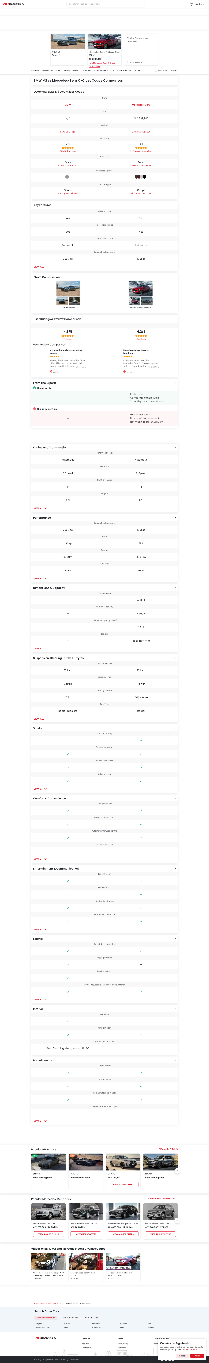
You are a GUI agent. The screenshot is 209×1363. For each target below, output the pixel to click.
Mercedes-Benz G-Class (44, 1223)
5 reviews (141, 339)
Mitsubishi (96, 1323)
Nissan (67, 1323)
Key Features (47, 70)
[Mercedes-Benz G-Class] (48, 1211)
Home (36, 1304)
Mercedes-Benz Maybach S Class (123, 1223)
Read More (156, 401)
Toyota (39, 1323)
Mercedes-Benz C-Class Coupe (104, 52)
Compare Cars (53, 1304)
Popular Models (92, 1317)
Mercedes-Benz (141, 104)
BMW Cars (172, 1149)
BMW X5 (148, 1174)
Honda (151, 1327)
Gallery (58, 70)
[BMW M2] (68, 41)
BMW (68, 104)
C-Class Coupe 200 (141, 131)
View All (39, 266)
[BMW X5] (160, 1162)
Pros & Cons (86, 70)
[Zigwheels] (13, 4)
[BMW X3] (123, 1162)
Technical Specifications (103, 70)
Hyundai (123, 1323)
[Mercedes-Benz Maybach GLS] (86, 1211)
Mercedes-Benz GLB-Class (157, 1223)
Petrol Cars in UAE (69, 165)
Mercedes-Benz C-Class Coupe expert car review (121, 1274)
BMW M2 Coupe (67, 131)
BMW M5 (74, 1174)
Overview (35, 70)
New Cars (43, 1304)
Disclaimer (121, 1348)
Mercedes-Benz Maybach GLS (84, 1223)
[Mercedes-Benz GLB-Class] (160, 1211)
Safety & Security (124, 70)
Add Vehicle (135, 62)
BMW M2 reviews (68, 151)
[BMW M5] (86, 1162)
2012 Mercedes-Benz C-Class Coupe (83, 1274)
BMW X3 (111, 1174)
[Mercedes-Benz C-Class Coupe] (104, 41)
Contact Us (86, 1348)
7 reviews (67, 339)
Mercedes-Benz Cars (167, 1198)
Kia (149, 1323)
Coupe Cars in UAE (69, 193)
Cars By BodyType (70, 1317)
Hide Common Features (168, 71)
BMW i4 (36, 1174)
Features (137, 70)
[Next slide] (177, 1171)
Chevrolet (96, 1327)
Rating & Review (71, 70)
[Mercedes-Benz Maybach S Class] (123, 1211)
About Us (85, 1344)
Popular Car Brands (46, 1317)
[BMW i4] (48, 1162)
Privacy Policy (122, 1344)
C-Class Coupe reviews (141, 151)
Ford (122, 1327)
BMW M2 (56, 52)
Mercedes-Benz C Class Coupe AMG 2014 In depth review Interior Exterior (48, 1274)
